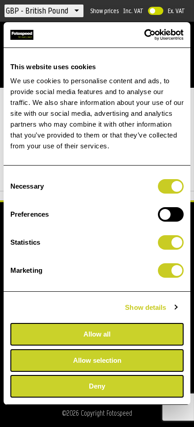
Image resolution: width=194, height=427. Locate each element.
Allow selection (97, 360)
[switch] (171, 215)
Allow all (97, 334)
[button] (38, 11)
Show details (145, 307)
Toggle (155, 11)
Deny (97, 386)
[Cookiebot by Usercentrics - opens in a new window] (144, 35)
